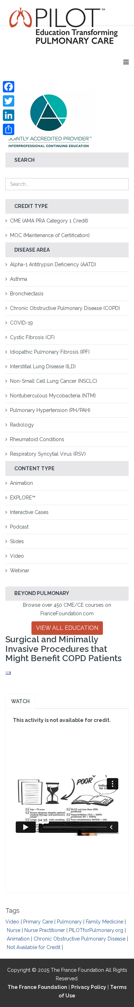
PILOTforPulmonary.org (96, 930)
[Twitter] (8, 101)
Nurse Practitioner (44, 930)
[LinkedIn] (8, 115)
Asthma (18, 279)
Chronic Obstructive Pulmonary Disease (79, 939)
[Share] (8, 129)
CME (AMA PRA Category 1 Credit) (49, 221)
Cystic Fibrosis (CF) (32, 337)
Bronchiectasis (27, 293)
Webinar (19, 570)
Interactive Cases (29, 512)
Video (17, 556)
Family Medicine (104, 922)
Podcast (19, 527)
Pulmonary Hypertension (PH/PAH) (50, 410)
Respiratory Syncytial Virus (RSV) (48, 454)
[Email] (67, 673)
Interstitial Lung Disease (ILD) (43, 366)
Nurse (13, 930)
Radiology (22, 425)
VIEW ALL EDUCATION (67, 628)
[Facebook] (8, 87)
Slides (17, 541)
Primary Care (38, 922)
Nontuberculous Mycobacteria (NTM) (53, 395)
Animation (21, 483)
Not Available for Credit (33, 947)
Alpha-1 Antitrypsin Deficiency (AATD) (53, 264)
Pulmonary (69, 922)
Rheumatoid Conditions (37, 439)
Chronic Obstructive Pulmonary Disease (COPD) (65, 308)
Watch (20, 701)
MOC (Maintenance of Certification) (50, 235)
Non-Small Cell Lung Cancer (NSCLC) (53, 381)
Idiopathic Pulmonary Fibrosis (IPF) (50, 352)
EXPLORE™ (22, 497)
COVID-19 (21, 323)
